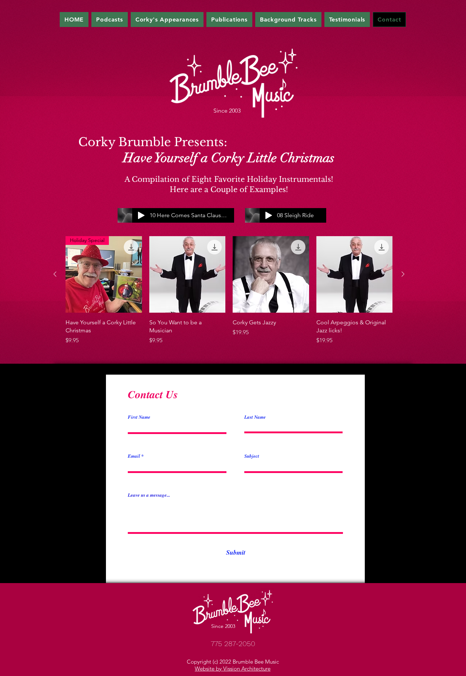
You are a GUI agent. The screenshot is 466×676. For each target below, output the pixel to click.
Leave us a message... (149, 495)
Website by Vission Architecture (232, 668)
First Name (139, 417)
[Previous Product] (55, 274)
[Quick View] (187, 274)
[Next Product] (403, 274)
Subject (251, 456)
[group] (229, 290)
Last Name (255, 417)
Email (134, 456)
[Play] (268, 215)
